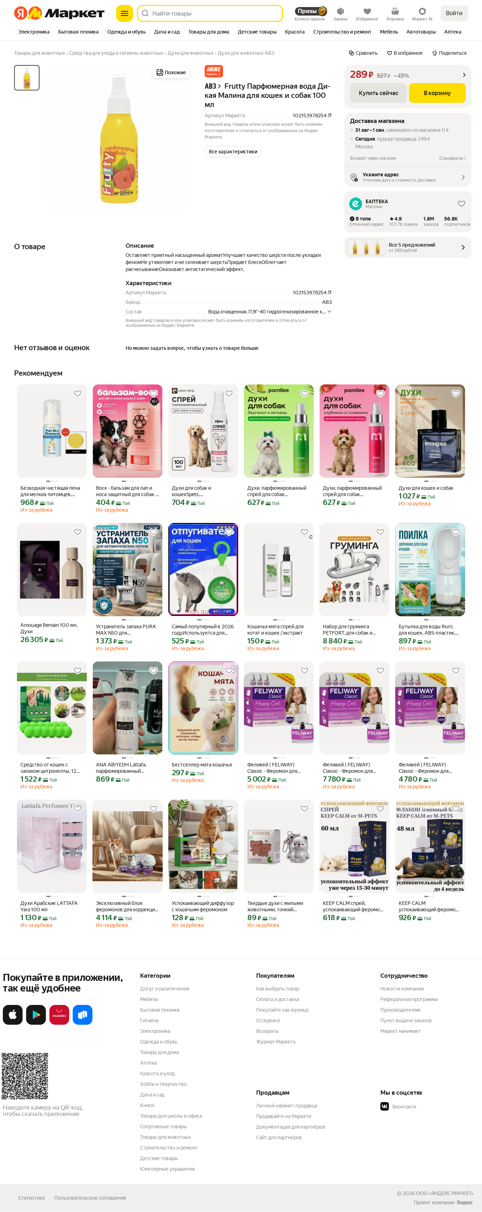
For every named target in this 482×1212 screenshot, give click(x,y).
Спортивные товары (163, 1126)
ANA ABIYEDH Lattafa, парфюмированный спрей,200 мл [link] (121, 768)
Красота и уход (157, 1073)
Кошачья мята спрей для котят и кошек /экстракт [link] (275, 630)
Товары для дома (159, 1052)
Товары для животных (165, 1137)
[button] (214, 71)
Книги (147, 1105)
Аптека (148, 1063)
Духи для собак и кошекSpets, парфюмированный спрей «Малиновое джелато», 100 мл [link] (201, 491)
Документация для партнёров (290, 1127)
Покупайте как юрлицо (282, 1010)
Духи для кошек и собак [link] (426, 488)
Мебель (149, 999)
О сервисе (268, 1020)
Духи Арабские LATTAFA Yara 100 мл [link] (49, 906)
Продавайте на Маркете (284, 1116)
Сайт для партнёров (279, 1137)
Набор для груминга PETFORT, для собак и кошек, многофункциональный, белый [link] (350, 630)
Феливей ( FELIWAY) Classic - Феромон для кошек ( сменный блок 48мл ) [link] (273, 768)
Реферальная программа (409, 999)
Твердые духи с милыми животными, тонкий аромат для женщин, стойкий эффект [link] (275, 906)
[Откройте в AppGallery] (59, 1023)
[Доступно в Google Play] (36, 1023)
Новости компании (402, 989)
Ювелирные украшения (167, 1169)
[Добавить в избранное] (78, 394)
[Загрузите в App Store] (13, 1023)
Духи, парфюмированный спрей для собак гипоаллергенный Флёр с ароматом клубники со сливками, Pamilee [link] (352, 491)
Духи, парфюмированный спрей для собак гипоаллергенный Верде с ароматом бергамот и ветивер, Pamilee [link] (277, 491)
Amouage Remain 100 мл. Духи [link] (49, 628)
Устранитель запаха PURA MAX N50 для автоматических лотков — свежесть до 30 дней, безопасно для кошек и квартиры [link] (126, 630)
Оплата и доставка (277, 999)
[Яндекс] (465, 1202)
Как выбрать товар (277, 989)
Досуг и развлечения (164, 989)
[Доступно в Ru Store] (82, 1023)
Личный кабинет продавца (286, 1105)
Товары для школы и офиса (171, 1116)
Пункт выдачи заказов (406, 1020)
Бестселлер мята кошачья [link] (202, 764)
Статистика (31, 1198)
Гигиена (149, 1020)
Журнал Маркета (275, 1042)
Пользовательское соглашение (90, 1198)
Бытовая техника (159, 1010)
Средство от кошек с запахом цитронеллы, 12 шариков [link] (48, 768)
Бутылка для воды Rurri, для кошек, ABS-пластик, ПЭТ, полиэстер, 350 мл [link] (427, 630)
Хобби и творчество (163, 1084)
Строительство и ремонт (169, 1148)
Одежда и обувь (158, 1042)
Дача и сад (152, 1095)
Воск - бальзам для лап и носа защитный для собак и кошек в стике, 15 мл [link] (127, 491)
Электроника (155, 1031)
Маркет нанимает (400, 1031)
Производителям (400, 1010)
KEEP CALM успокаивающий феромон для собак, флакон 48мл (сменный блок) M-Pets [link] (428, 906)
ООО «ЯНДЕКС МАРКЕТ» (445, 1193)
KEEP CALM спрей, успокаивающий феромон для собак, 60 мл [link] (352, 906)
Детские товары (159, 1158)
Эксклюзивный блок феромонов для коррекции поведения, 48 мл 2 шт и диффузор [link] (127, 906)
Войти (454, 13)
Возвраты (267, 1031)
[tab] (34, 32)
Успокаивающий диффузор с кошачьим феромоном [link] (203, 906)
